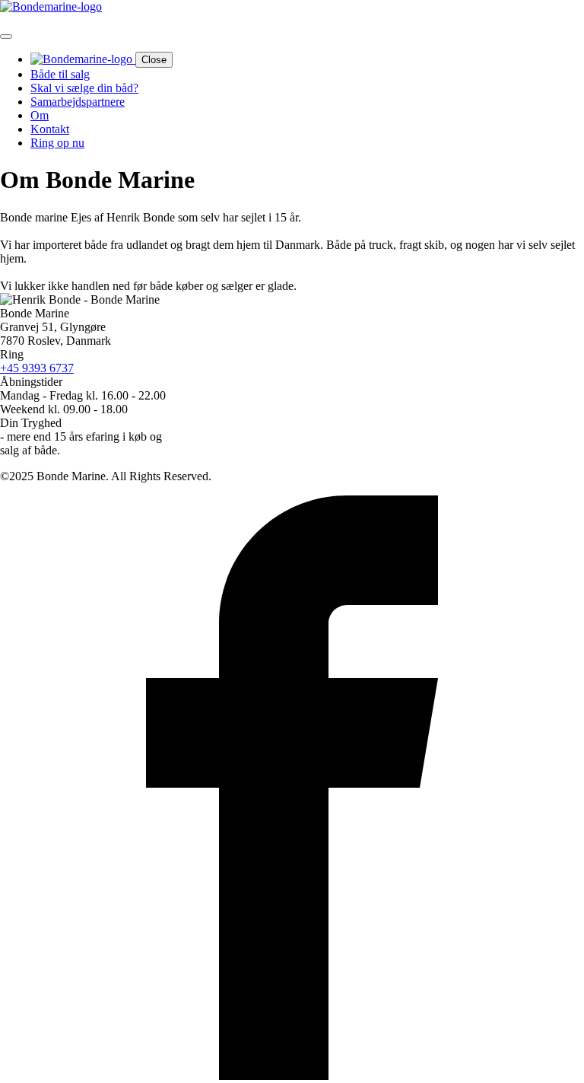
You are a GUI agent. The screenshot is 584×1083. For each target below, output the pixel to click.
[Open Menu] (6, 36)
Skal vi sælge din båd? (84, 87)
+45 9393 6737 (37, 368)
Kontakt (49, 129)
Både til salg (60, 74)
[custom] (292, 1075)
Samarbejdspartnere (77, 101)
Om (39, 115)
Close (154, 59)
